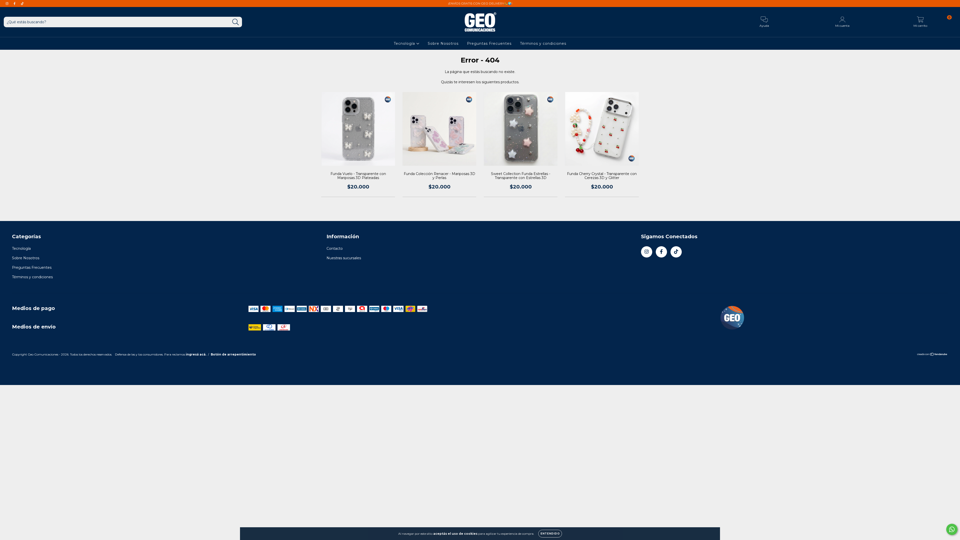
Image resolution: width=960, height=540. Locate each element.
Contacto (334, 248)
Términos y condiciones (543, 43)
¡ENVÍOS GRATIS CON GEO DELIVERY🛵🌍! (480, 3)
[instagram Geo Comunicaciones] (7, 3)
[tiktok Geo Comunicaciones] (22, 3)
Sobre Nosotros (443, 43)
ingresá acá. (196, 354)
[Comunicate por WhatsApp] (952, 529)
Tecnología (405, 43)
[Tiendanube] (932, 355)
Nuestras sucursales (343, 258)
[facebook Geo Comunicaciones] (15, 3)
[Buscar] (236, 22)
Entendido (550, 533)
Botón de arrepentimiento (233, 354)
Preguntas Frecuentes (489, 43)
